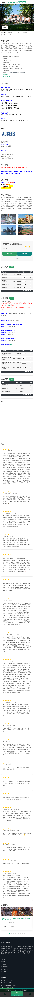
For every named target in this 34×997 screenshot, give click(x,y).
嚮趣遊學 (3, 964)
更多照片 (5, 27)
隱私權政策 (17, 995)
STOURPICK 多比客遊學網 (17, 2)
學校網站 (6, 74)
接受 (17, 992)
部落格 (3, 962)
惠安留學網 (4, 967)
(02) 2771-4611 (7, 982)
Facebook (7, 76)
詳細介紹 (10, 32)
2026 (12, 267)
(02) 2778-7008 (7, 980)
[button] (7, 274)
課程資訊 (24, 32)
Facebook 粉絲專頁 (9, 987)
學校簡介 (3, 32)
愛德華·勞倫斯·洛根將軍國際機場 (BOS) (17, 72)
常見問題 (3, 971)
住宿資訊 (3, 35)
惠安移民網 (4, 969)
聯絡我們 (4, 977)
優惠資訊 (17, 32)
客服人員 (12, 344)
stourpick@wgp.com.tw (10, 985)
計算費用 (24, 253)
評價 (9, 35)
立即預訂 (9, 253)
